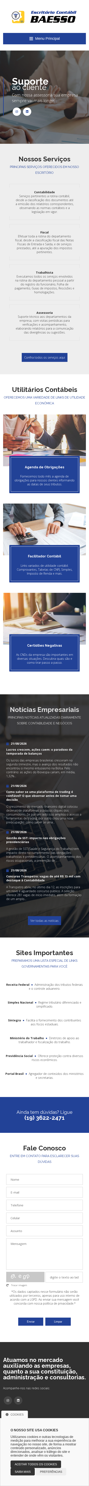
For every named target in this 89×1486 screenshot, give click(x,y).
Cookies (17, 1414)
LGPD (33, 1299)
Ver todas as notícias (44, 921)
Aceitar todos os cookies (36, 1464)
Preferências (51, 1471)
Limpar (58, 1321)
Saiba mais (23, 1471)
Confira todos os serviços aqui (44, 357)
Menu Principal (47, 38)
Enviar (31, 1321)
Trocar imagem (19, 1285)
